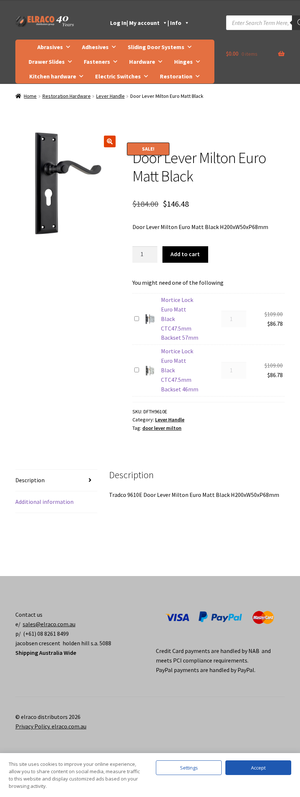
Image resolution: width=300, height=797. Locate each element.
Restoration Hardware (66, 96)
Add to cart (185, 254)
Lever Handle (110, 96)
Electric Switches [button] (118, 76)
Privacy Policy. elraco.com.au (50, 726)
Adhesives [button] (95, 47)
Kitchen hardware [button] (52, 76)
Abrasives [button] (50, 47)
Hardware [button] (142, 61)
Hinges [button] (183, 61)
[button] (110, 141)
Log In (118, 22)
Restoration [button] (176, 76)
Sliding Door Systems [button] (156, 47)
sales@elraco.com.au (49, 624)
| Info (174, 22)
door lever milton (161, 428)
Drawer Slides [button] (47, 61)
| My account (143, 22)
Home (30, 96)
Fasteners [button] (97, 61)
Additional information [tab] (44, 501)
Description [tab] (30, 480)
